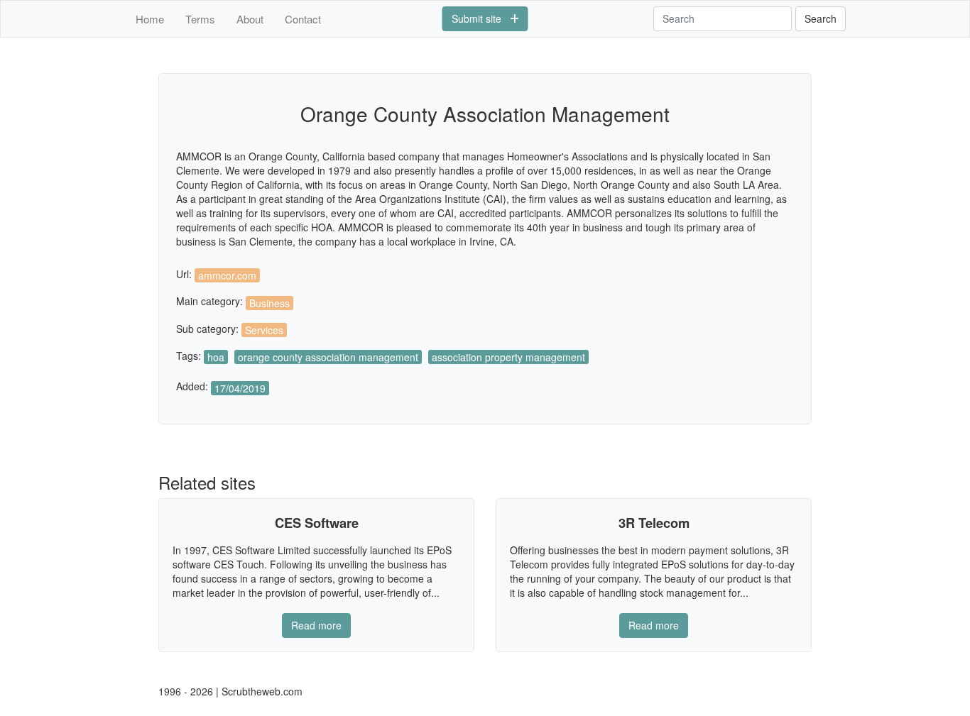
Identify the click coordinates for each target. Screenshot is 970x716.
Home (150, 18)
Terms (200, 18)
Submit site (481, 18)
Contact (303, 18)
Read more (316, 625)
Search (821, 18)
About (249, 18)
